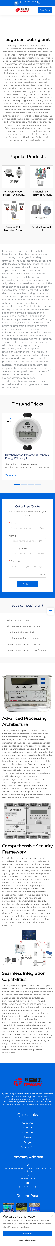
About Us (27, 1122)
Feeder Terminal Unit (41, 229)
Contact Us (27, 1147)
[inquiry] (50, 611)
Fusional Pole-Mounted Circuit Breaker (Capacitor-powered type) (41, 193)
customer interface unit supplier (23, 644)
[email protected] (29, 1)
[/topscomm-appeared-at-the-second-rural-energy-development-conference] (21, 1208)
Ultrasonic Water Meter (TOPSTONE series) (13, 193)
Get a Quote (45, 10)
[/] (27, 1082)
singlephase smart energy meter (24, 626)
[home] (22, 10)
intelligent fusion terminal (20, 632)
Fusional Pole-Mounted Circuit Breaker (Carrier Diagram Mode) (13, 229)
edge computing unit (18, 620)
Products (27, 1127)
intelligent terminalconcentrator (23, 638)
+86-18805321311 (27, 1178)
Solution (27, 1132)
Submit (27, 584)
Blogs (27, 1142)
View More (11, 475)
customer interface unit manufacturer (26, 650)
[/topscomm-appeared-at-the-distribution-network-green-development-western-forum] (8, 1208)
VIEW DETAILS (13, 176)
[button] (17, 484)
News (27, 1137)
